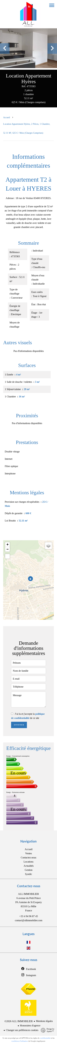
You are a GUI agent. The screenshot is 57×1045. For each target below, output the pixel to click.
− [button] (7, 549)
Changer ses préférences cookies (22, 1030)
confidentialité (45, 1038)
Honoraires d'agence (30, 1025)
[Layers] (48, 545)
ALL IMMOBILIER (28, 894)
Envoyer (19, 725)
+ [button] (7, 544)
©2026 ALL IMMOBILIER (18, 1021)
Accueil (6, 117)
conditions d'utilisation (19, 1041)
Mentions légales (44, 1021)
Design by (50, 1030)
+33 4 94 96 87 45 (28, 916)
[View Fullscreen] (7, 556)
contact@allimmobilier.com (28, 920)
